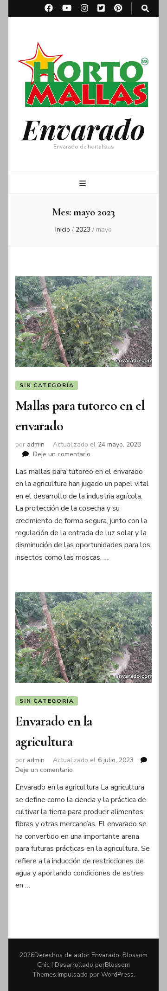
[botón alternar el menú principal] (83, 184)
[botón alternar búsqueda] (145, 9)
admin (36, 444)
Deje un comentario (61, 454)
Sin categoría (46, 385)
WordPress (117, 974)
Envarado (83, 128)
